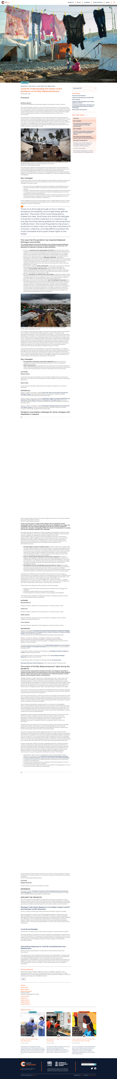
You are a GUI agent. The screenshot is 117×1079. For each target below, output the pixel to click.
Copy (23, 979)
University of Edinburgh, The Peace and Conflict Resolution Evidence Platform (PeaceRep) (83, 106)
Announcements (56, 660)
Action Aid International (79, 95)
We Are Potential (92, 1075)
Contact (34, 1075)
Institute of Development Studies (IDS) (83, 97)
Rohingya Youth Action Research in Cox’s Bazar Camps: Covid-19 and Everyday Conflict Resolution (45, 908)
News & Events (98, 2)
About (108, 2)
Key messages (77, 121)
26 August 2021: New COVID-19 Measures (32, 663)
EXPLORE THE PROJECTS (80, 140)
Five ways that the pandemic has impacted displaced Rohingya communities (82, 125)
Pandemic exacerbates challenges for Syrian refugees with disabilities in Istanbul (83, 133)
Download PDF (77, 88)
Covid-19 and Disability (29, 929)
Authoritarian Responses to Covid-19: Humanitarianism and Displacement (83, 151)
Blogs (79, 2)
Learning (87, 2)
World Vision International (79, 109)
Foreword (76, 118)
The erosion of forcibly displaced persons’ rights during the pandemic (83, 137)
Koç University (76, 99)
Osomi (81, 1075)
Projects (71, 2)
